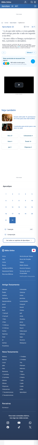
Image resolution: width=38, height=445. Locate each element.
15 (32, 207)
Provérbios (5, 346)
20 (32, 214)
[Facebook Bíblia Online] (7, 427)
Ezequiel (22, 304)
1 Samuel (5, 313)
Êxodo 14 (28, 141)
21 (6, 220)
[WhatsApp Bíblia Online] (30, 422)
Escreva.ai (5, 407)
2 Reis (4, 322)
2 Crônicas (5, 328)
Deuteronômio (6, 301)
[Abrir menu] (35, 2)
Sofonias (22, 334)
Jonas (21, 322)
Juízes (4, 307)
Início (4, 256)
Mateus (4, 356)
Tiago (21, 371)
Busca (4, 265)
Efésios (4, 383)
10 (32, 200)
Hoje (3, 259)
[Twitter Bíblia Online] (30, 427)
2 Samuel (5, 316)
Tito (21, 362)
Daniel (22, 307)
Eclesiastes (23, 289)
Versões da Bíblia (7, 268)
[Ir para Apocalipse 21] (4, 52)
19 (25, 214)
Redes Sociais (24, 265)
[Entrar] (25, 2)
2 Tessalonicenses (7, 395)
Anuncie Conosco (25, 268)
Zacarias (22, 340)
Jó (2, 340)
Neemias (5, 334)
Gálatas (4, 380)
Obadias (22, 319)
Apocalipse (13, 22)
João (3, 365)
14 (25, 207)
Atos (3, 368)
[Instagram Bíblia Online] (7, 422)
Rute (3, 310)
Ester (3, 337)
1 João (21, 380)
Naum (22, 328)
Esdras (4, 331)
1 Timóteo (23, 356)
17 (12, 214)
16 (6, 214)
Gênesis (4, 289)
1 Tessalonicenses (7, 392)
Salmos (4, 343)
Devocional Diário (7, 271)
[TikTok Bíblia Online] (19, 427)
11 (6, 207)
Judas (21, 389)
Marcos (4, 359)
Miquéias (22, 325)
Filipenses (5, 386)
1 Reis (4, 319)
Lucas (4, 362)
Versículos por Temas (26, 256)
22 (12, 6)
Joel (21, 313)
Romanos (5, 371)
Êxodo (4, 292)
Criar (27, 27)
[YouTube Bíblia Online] (19, 422)
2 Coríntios (5, 377)
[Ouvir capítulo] (35, 6)
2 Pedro (22, 377)
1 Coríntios (5, 374)
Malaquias (23, 343)
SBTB (19, 46)
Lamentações (24, 301)
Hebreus (22, 368)
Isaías (21, 295)
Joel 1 (10, 147)
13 (19, 207)
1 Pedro (22, 374)
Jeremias (22, 298)
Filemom (22, 365)
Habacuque (23, 331)
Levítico (4, 295)
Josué (4, 304)
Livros (6, 22)
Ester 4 (10, 141)
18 (19, 214)
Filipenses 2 (28, 147)
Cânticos (22, 292)
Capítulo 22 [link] (21, 22)
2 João (21, 383)
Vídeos (22, 262)
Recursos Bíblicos (7, 274)
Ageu (21, 337)
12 (12, 207)
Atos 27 (10, 135)
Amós (21, 316)
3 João (21, 386)
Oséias (22, 310)
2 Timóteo (23, 359)
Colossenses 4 (28, 135)
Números (5, 298)
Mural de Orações (25, 259)
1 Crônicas (5, 325)
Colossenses (6, 389)
